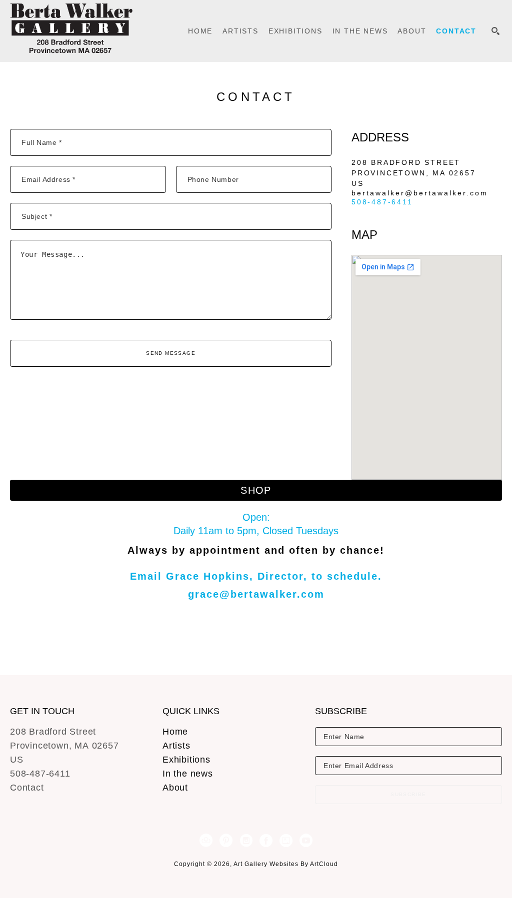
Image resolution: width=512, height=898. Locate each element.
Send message (171, 353)
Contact (27, 788)
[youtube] (306, 840)
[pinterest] (226, 840)
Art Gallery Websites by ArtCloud (286, 864)
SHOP (256, 490)
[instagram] (246, 840)
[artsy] (286, 840)
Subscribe (408, 794)
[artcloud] (206, 840)
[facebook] (266, 840)
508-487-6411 (382, 202)
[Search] (496, 31)
